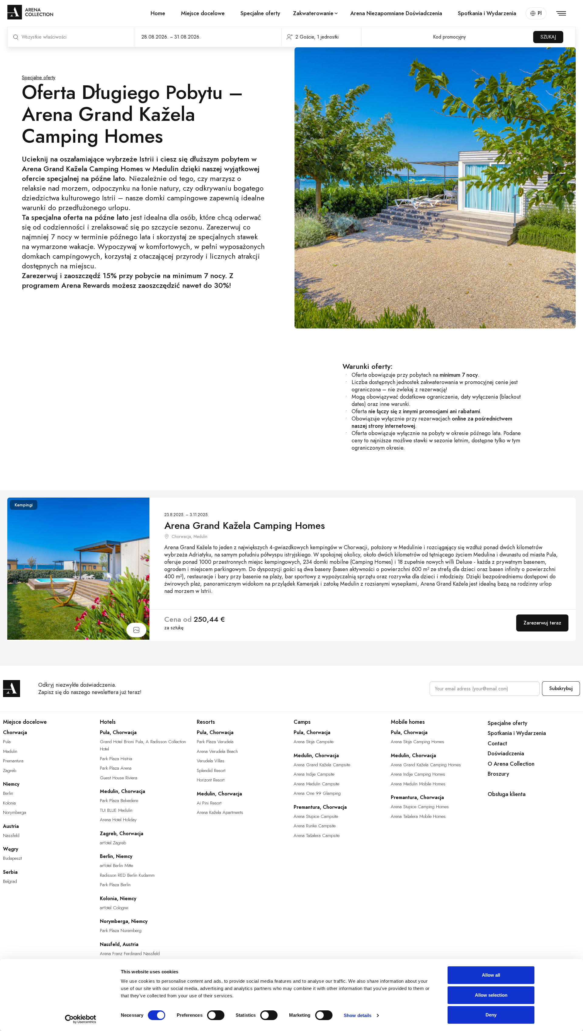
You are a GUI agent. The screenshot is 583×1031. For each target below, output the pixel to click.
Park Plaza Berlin (115, 884)
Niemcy (11, 784)
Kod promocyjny (449, 36)
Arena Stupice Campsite (316, 816)
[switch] (215, 1015)
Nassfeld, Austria (119, 944)
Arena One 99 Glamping (317, 793)
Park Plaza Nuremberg (120, 930)
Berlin (8, 793)
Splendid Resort (211, 770)
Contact (497, 743)
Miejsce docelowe (203, 13)
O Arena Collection (511, 764)
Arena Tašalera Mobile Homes (418, 816)
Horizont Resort (210, 780)
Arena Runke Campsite (315, 825)
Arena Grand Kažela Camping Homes (426, 764)
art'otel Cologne (114, 907)
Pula (7, 741)
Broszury (498, 774)
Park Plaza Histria (116, 758)
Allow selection (491, 995)
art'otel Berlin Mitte (116, 865)
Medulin (10, 751)
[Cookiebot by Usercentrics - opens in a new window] (80, 1019)
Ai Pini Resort (209, 803)
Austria (11, 826)
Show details (357, 1015)
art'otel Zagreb (113, 842)
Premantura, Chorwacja (320, 807)
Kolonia (9, 803)
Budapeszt (12, 858)
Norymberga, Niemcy (124, 921)
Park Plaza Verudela (215, 741)
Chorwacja (15, 732)
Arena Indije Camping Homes (418, 774)
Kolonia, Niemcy (118, 898)
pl (540, 13)
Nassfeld (11, 835)
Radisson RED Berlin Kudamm (127, 875)
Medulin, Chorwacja (122, 791)
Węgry (10, 849)
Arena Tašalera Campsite (316, 835)
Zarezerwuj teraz (542, 622)
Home (158, 13)
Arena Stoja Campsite (313, 741)
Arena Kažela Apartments (220, 812)
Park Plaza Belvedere (119, 800)
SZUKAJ (548, 36)
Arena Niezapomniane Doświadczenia (396, 13)
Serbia (10, 872)
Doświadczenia (506, 753)
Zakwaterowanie (313, 13)
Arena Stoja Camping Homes (417, 741)
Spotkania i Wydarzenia (487, 13)
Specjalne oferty (260, 13)
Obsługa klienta (507, 794)
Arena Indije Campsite (314, 774)
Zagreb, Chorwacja (121, 833)
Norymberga (14, 812)
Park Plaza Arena (115, 768)
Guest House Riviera (118, 777)
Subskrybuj (561, 688)
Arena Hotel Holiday (118, 819)
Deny (491, 1014)
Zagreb (9, 770)
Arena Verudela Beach (217, 751)
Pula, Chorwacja (118, 732)
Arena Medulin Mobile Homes (418, 784)
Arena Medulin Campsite (316, 784)
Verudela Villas (210, 760)
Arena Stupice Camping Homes (420, 806)
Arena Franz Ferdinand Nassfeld (130, 953)
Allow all (491, 975)
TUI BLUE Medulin (116, 810)
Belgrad (10, 881)
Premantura (13, 760)
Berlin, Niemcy (116, 856)
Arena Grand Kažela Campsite (322, 764)
